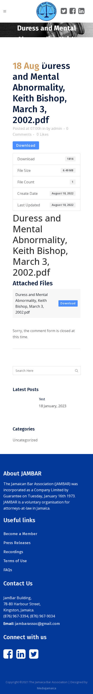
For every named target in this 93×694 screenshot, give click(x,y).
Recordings (13, 552)
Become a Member (20, 533)
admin (56, 128)
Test (42, 399)
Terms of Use (15, 561)
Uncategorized (25, 440)
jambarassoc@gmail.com (37, 623)
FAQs (7, 570)
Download (25, 145)
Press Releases (16, 542)
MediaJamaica (46, 688)
